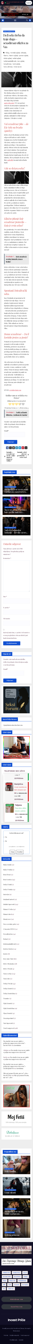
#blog (7, 53)
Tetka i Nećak (7, 984)
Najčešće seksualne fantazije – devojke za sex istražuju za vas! (15, 532)
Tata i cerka (7, 974)
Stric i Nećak (7, 969)
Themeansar (16, 1331)
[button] (27, 20)
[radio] (9, 404)
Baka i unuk (7, 865)
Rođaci (5, 939)
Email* (6, 431)
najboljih (10, 160)
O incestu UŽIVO (9, 929)
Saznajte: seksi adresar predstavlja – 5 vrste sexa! (22, 454)
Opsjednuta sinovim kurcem (12, 725)
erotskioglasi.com (15, 390)
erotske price (16, 1272)
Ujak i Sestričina (8, 1008)
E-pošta (6, 608)
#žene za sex (17, 67)
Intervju (6, 894)
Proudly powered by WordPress (11, 1328)
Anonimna (17, 1045)
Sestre (5, 954)
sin (4, 1288)
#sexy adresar (8, 67)
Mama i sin (7, 914)
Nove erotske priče (9, 924)
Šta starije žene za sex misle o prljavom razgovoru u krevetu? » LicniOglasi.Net (14, 1066)
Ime (5, 596)
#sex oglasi (20, 61)
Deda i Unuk (7, 884)
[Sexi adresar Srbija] (16, 1096)
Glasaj (12, 852)
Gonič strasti (10, 1192)
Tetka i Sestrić (8, 989)
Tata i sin (6, 979)
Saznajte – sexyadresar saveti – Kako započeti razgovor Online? (10, 456)
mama (4, 1280)
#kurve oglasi (13, 55)
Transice (6, 998)
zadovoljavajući (9, 103)
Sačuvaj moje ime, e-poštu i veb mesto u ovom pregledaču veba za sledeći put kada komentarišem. (16, 635)
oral (9, 1284)
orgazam (16, 1284)
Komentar (7, 558)
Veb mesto (6, 619)
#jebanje (23, 53)
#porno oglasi (23, 55)
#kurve (5, 55)
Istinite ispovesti (8, 904)
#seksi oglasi (16, 58)
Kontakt (21, 1340)
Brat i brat (6, 875)
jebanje (26, 1276)
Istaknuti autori (8, 899)
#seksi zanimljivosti (9, 61)
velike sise (11, 1288)
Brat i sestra (7, 880)
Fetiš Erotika (10, 1171)
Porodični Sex (8, 934)
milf (4, 1284)
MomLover (7, 919)
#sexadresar (7, 64)
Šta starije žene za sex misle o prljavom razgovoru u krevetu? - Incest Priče (14, 1043)
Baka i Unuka (7, 870)
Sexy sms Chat (8, 959)
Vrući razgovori (8, 1028)
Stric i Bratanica (8, 964)
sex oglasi (25, 1284)
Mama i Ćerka (8, 909)
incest (25, 1272)
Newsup (27, 1328)
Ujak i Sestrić (7, 1003)
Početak (6, 1335)
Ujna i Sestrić (7, 1013)
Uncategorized (8, 1018)
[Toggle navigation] (15, 20)
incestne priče (7, 1276)
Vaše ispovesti (8, 1023)
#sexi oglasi (16, 64)
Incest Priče (16, 9)
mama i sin (12, 1280)
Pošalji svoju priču (14, 1335)
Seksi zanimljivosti (9, 31)
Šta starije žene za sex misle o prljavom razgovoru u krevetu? (16, 492)
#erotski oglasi (15, 53)
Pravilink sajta (13, 1340)
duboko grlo (6, 1272)
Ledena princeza (12, 1234)
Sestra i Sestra (8, 949)
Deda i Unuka (7, 889)
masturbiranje (22, 1280)
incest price (17, 1276)
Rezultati (19, 852)
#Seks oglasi (7, 58)
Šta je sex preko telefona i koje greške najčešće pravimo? (15, 512)
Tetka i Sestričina (9, 993)
